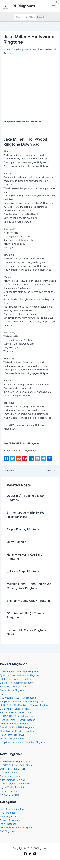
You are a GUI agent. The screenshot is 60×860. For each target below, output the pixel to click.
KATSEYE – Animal (9, 794)
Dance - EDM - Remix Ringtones (17, 827)
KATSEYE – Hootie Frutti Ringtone (17, 765)
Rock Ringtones (8, 816)
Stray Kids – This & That (12, 768)
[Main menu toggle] (53, 6)
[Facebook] (25, 853)
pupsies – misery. (9, 791)
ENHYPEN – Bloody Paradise (15, 761)
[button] (57, 3)
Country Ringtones (10, 820)
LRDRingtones (23, 6)
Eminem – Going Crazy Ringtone (28, 600)
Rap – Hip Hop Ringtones (13, 809)
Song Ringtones (20, 49)
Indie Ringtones (8, 824)
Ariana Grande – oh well (12, 780)
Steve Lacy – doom (10, 776)
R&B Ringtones (7, 831)
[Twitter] (30, 853)
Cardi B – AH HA (8, 772)
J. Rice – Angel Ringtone (23, 571)
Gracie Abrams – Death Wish (15, 783)
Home (6, 49)
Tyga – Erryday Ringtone (23, 529)
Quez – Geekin (16, 542)
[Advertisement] (30, 88)
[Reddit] (34, 853)
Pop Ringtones (7, 812)
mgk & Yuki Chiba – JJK (12, 787)
